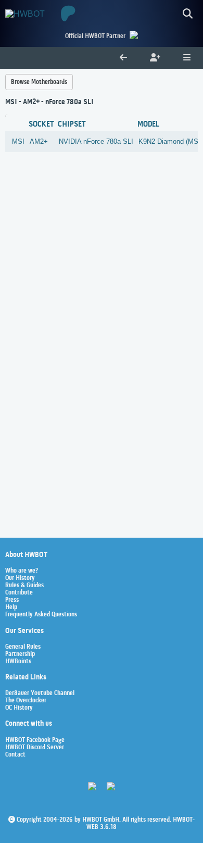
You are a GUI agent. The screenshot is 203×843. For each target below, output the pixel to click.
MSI (18, 141)
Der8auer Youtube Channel (39, 693)
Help (11, 607)
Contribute (19, 593)
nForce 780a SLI (108, 141)
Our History (20, 578)
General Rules (23, 647)
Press (12, 600)
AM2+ (39, 141)
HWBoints (18, 661)
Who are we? (21, 571)
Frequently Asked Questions (41, 614)
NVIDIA (70, 141)
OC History (19, 708)
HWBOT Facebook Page (35, 740)
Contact (15, 755)
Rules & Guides (24, 585)
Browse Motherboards (39, 82)
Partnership (20, 654)
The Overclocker (25, 700)
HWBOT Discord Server (34, 747)
